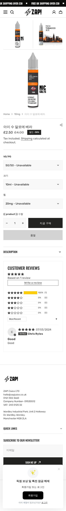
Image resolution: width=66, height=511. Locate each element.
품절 (33, 235)
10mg (17, 114)
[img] (26, 329)
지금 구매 (45, 223)
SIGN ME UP (31, 462)
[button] (61, 12)
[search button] (12, 12)
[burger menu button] (5, 12)
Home (6, 114)
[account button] (54, 12)
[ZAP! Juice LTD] (33, 12)
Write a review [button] (33, 282)
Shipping (26, 138)
